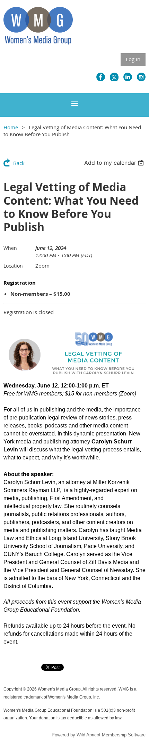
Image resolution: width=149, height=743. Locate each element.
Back (19, 163)
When (10, 248)
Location (13, 265)
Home (10, 127)
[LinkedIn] (127, 77)
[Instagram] (141, 77)
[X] (114, 77)
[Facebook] (100, 77)
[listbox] (115, 162)
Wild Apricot (88, 734)
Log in (133, 59)
